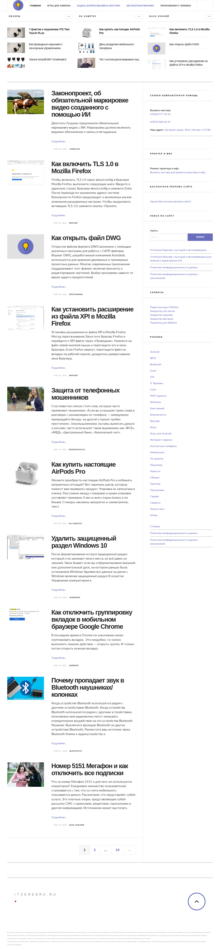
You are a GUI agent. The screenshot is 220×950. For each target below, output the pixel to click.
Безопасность (77, 450)
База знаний (76, 825)
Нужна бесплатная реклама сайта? (170, 201)
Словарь (155, 526)
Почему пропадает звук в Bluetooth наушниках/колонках (87, 687)
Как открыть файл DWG (184, 44)
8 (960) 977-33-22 (160, 114)
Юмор (154, 515)
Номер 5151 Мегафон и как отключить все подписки (89, 769)
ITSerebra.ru (35, 894)
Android (74, 665)
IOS (152, 377)
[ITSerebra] (18, 5)
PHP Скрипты (158, 396)
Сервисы (155, 502)
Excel (153, 370)
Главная (35, 5)
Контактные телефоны (163, 446)
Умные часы (157, 509)
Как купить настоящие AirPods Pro (83, 468)
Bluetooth (76, 751)
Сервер (154, 496)
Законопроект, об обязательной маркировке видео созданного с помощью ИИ (89, 104)
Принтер (155, 484)
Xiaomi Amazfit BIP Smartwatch (47, 59)
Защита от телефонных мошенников (85, 394)
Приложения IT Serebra (175, 5)
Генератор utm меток (162, 311)
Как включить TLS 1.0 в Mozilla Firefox (84, 167)
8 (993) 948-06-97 (160, 122)
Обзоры (155, 477)
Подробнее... (59, 141)
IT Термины (156, 383)
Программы (76, 294)
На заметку (75, 523)
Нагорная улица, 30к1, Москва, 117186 (187, 130)
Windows (75, 597)
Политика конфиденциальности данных (174, 267)
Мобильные (157, 452)
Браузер (73, 223)
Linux (153, 389)
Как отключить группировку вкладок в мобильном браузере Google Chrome (91, 619)
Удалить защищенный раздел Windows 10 (83, 542)
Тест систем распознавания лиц (119, 59)
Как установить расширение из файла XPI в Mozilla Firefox (92, 316)
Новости (75, 149)
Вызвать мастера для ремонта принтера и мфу (177, 172)
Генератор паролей (161, 315)
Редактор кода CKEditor (164, 307)
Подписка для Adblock (163, 322)
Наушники (156, 465)
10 (118, 850)
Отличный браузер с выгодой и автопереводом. (178, 250)
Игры (153, 427)
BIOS (153, 358)
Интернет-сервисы (161, 440)
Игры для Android (58, 5)
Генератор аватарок (161, 319)
